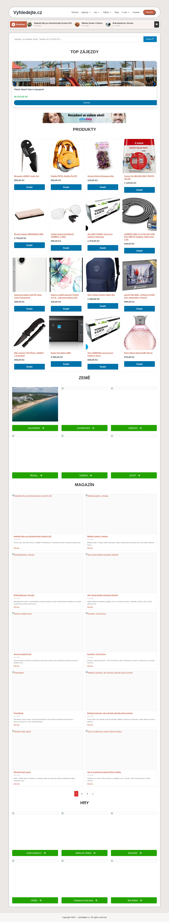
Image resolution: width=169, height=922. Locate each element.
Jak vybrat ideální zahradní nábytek (102, 595)
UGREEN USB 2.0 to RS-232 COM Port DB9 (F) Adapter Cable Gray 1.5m (139, 237)
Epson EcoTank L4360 (61, 353)
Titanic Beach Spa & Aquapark (29, 89)
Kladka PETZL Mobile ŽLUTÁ (64, 176)
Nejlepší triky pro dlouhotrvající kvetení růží (53, 23)
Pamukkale (18, 713)
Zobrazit (87, 103)
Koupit (29, 187)
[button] (149, 12)
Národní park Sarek (22, 772)
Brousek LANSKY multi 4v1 (26, 176)
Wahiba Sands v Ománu (92, 23)
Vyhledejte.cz (27, 12)
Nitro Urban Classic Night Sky (101, 295)
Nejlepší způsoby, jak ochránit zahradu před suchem (110, 713)
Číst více (16, 548)
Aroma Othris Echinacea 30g (100, 176)
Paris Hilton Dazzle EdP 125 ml (138, 353)
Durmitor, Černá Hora (96, 654)
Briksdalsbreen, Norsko (123, 23)
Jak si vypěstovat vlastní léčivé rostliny (104, 772)
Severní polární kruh (22, 654)
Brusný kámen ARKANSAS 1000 (28, 234)
